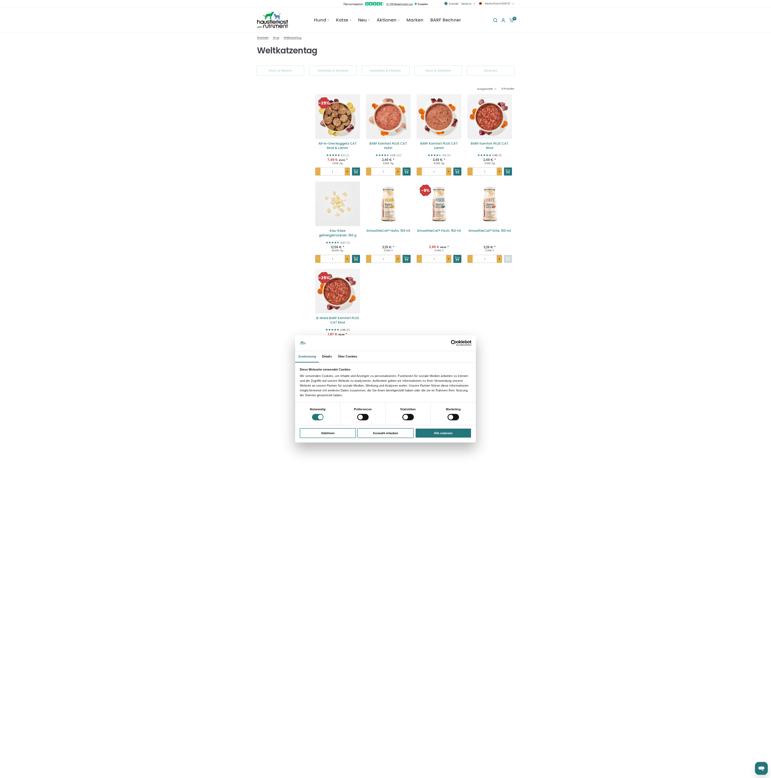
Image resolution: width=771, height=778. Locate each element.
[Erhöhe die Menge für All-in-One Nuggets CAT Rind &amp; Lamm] (347, 171)
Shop (276, 37)
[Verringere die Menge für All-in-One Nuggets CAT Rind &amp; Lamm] (317, 171)
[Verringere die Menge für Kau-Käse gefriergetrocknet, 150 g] (317, 259)
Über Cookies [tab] (347, 356)
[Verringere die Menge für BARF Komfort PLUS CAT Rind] (470, 171)
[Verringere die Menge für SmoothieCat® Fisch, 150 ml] (419, 259)
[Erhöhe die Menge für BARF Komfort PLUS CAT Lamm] (448, 171)
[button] (337, 131)
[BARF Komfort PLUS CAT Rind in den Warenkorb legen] (508, 171)
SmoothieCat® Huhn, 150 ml (388, 231)
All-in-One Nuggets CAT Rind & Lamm (337, 145)
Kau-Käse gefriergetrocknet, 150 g (337, 233)
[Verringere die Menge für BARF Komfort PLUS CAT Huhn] (368, 171)
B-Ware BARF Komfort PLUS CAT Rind (337, 320)
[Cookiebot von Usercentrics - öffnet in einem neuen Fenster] (453, 343)
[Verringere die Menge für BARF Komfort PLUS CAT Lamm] (419, 171)
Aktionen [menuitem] (387, 20)
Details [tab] (327, 356)
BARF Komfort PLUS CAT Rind (489, 145)
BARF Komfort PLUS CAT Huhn (388, 145)
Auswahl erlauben (385, 433)
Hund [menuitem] (320, 20)
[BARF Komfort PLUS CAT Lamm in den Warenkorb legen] (457, 171)
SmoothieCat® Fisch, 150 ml (439, 231)
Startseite (262, 37)
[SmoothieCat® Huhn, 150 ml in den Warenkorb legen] (407, 259)
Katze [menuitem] (342, 20)
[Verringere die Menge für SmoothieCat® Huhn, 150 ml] (368, 259)
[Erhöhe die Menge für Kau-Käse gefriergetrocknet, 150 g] (347, 259)
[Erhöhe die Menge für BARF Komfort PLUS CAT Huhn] (397, 171)
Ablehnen (328, 433)
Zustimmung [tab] (307, 356)
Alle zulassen (443, 433)
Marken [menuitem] (414, 20)
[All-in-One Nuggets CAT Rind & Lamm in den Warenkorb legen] (356, 171)
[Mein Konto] (503, 20)
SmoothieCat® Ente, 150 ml (489, 231)
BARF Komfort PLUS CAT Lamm (439, 145)
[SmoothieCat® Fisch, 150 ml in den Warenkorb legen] (457, 259)
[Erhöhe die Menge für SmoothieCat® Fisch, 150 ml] (448, 259)
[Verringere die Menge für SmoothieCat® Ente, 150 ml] (470, 259)
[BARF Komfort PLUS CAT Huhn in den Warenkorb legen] (407, 171)
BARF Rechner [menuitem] (445, 20)
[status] (324, 103)
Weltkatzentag (292, 37)
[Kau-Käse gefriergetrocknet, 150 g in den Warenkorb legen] (356, 259)
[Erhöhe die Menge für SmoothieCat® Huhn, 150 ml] (397, 259)
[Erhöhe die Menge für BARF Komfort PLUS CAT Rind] (499, 171)
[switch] (363, 417)
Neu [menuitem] (362, 20)
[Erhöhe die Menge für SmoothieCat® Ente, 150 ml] (499, 259)
